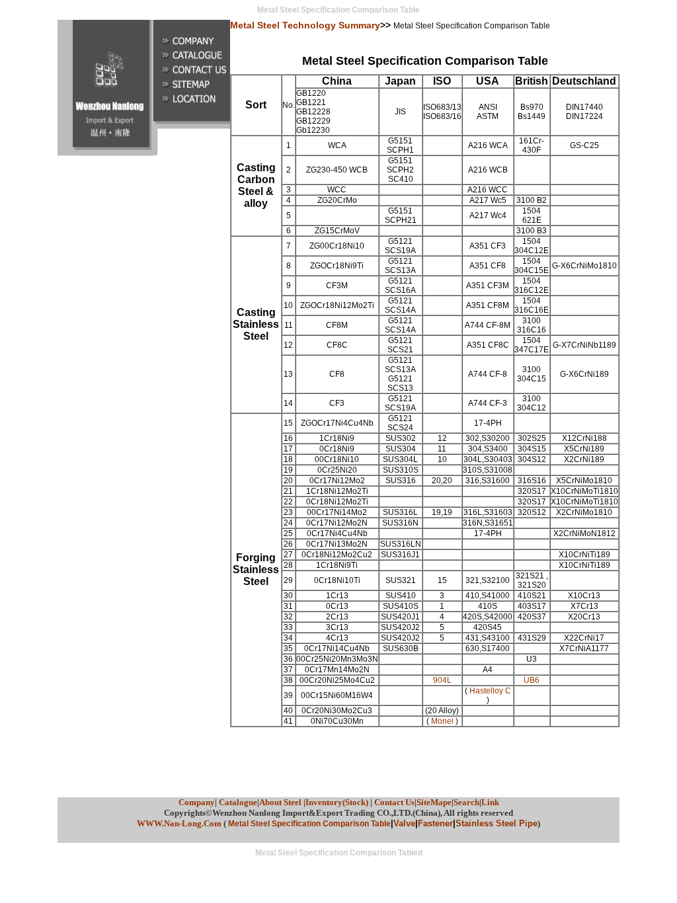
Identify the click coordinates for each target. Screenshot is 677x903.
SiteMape (434, 802)
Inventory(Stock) (336, 802)
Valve (404, 823)
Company (197, 802)
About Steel (281, 802)
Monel (442, 721)
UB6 (531, 680)
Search (466, 802)
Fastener (435, 823)
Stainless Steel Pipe (497, 823)
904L (442, 680)
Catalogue (237, 802)
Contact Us (394, 802)
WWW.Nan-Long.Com (179, 823)
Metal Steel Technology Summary (305, 25)
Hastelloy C (490, 690)
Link (490, 802)
